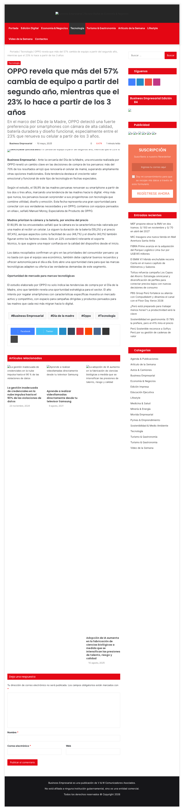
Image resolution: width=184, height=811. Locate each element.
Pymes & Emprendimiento (145, 420)
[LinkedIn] (62, 331)
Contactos (41, 38)
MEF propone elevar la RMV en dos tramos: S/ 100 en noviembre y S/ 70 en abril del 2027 (151, 227)
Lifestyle (152, 28)
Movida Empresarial (141, 414)
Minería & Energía (140, 408)
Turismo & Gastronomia (143, 442)
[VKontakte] (97, 331)
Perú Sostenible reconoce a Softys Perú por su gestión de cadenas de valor (150, 332)
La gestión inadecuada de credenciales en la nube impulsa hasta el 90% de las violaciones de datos (24, 394)
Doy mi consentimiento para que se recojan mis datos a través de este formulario (152, 180)
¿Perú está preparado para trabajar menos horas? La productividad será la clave (152, 310)
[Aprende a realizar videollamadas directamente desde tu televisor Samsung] (64, 376)
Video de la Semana (21, 38)
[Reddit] (88, 331)
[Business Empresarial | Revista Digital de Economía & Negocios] (92, 14)
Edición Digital (30, 28)
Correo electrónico (19, 745)
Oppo (87, 316)
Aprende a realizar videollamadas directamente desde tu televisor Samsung (62, 396)
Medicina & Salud (140, 403)
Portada (13, 28)
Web (68, 745)
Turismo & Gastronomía (101, 28)
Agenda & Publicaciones (144, 358)
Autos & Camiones (141, 370)
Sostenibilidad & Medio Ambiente (149, 425)
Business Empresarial (21, 143)
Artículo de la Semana (131, 28)
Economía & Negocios (54, 28)
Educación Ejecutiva (142, 392)
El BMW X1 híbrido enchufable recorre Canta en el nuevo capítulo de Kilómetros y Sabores (152, 263)
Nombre (12, 732)
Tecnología (77, 28)
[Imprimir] (14, 339)
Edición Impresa (139, 386)
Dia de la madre (63, 316)
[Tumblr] (71, 331)
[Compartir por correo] (105, 331)
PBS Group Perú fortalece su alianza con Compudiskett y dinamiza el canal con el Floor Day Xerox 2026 (152, 297)
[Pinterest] (80, 331)
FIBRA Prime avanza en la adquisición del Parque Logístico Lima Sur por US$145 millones (152, 250)
